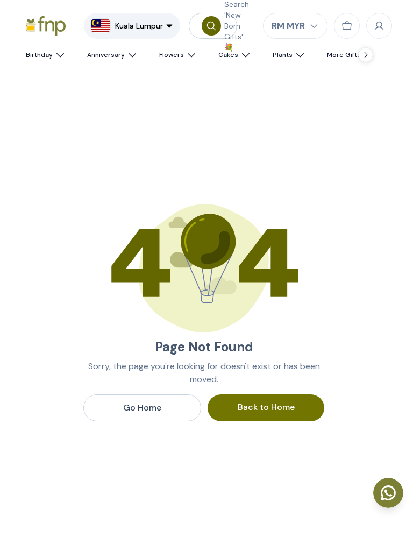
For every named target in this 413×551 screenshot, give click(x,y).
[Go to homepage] (46, 26)
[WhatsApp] (388, 493)
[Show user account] (379, 26)
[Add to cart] (347, 26)
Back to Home (266, 407)
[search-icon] (211, 26)
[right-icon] (365, 54)
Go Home (142, 407)
